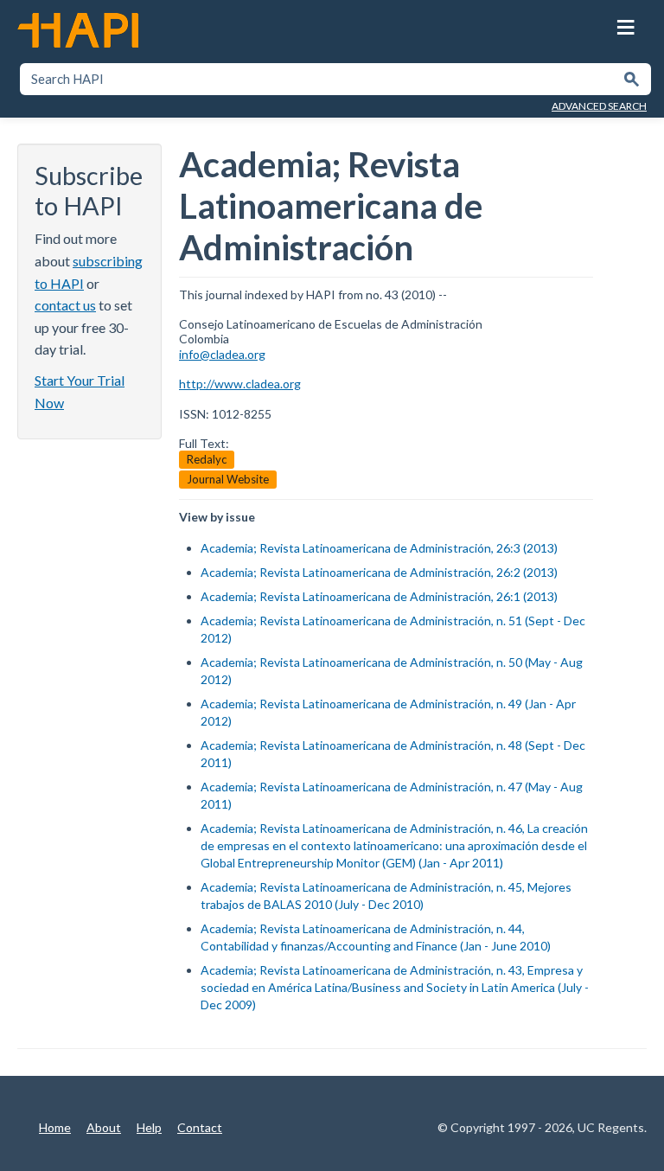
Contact (199, 1127)
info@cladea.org (222, 354)
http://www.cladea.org (240, 383)
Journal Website (228, 479)
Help (149, 1127)
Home (55, 1127)
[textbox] (318, 79)
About (103, 1127)
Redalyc (207, 459)
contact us (65, 305)
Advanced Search (599, 105)
